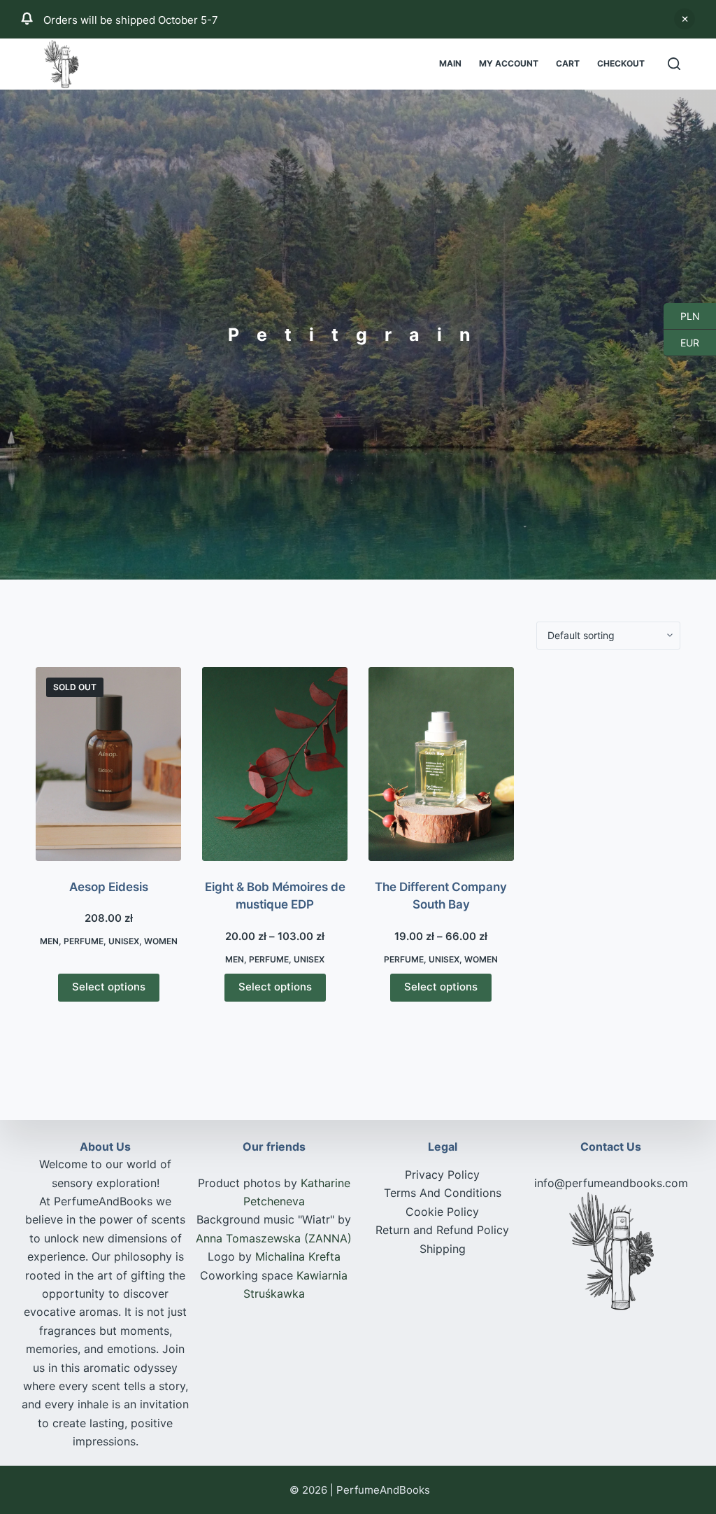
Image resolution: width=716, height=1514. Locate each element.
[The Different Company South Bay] (441, 764)
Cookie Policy (442, 1212)
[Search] (674, 63)
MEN (49, 941)
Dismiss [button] (684, 18)
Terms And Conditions (442, 1193)
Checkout (621, 63)
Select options (108, 986)
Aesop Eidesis (108, 887)
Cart (568, 63)
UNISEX (123, 941)
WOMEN (161, 941)
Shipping (443, 1249)
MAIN (450, 63)
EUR (681, 342)
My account (508, 63)
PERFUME (83, 941)
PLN (682, 315)
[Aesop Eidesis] (108, 764)
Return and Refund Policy (442, 1230)
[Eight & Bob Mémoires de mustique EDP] (275, 764)
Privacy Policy (442, 1175)
